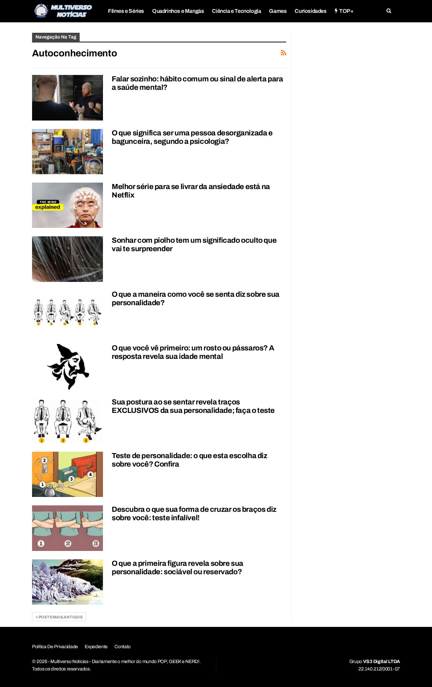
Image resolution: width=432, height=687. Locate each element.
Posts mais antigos (60, 617)
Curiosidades (310, 11)
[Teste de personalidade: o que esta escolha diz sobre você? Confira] (67, 474)
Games (278, 11)
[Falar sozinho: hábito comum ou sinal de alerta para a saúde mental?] (67, 97)
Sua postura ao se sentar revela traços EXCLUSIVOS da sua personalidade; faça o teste (193, 406)
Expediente (96, 646)
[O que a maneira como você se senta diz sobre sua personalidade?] (67, 313)
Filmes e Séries (126, 11)
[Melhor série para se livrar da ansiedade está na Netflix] (67, 205)
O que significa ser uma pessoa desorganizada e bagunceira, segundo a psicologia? (192, 137)
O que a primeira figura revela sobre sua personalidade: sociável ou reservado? (177, 567)
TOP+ (346, 11)
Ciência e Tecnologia (236, 11)
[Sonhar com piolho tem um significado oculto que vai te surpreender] (67, 259)
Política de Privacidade (55, 646)
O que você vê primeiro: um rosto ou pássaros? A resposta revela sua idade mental (193, 352)
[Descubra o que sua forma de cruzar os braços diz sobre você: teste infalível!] (67, 528)
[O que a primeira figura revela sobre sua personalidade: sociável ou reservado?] (67, 582)
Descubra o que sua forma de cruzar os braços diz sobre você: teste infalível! (194, 513)
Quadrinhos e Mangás (178, 11)
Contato (122, 646)
